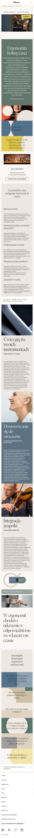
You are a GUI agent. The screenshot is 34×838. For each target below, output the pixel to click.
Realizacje (3, 797)
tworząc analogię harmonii (17, 179)
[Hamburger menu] (31, 2)
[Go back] (4, 2)
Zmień (6, 834)
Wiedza (3, 801)
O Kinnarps (5, 6)
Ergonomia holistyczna (10, 12)
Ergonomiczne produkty (23, 12)
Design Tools (4, 810)
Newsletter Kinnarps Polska (8, 819)
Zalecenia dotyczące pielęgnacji (9, 814)
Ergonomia (11, 6)
